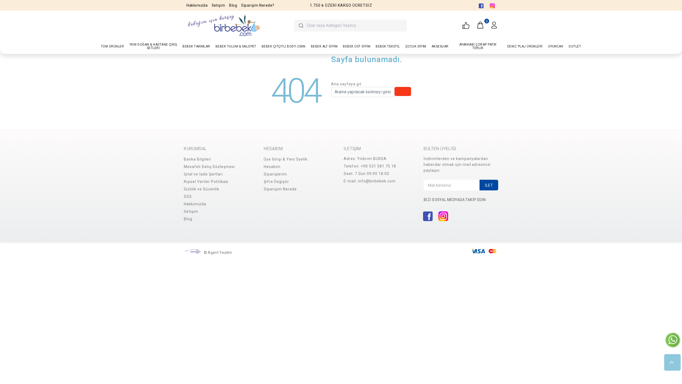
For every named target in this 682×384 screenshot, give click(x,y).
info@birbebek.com (377, 181)
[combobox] (350, 25)
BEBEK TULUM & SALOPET (236, 46)
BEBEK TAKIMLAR (196, 46)
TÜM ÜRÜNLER (112, 46)
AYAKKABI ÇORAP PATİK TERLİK (478, 46)
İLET (489, 185)
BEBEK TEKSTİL (388, 46)
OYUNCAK (555, 46)
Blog (233, 5)
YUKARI (672, 362)
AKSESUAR (440, 46)
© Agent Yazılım (218, 252)
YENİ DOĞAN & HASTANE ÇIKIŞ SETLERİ (153, 46)
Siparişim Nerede (280, 189)
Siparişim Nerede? (257, 5)
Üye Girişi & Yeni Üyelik (285, 159)
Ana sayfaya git (346, 84)
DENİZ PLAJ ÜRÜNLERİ (525, 46)
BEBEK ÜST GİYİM (356, 46)
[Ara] (300, 25)
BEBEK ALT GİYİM (324, 46)
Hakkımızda (197, 5)
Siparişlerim (275, 174)
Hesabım (272, 167)
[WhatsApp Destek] (673, 340)
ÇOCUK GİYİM (415, 46)
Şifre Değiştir (276, 181)
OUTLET (575, 46)
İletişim (218, 5)
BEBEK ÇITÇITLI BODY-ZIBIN (284, 46)
